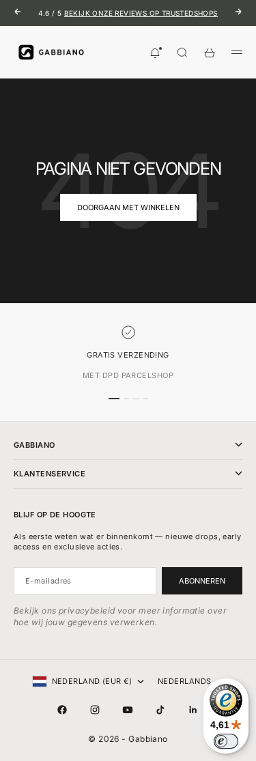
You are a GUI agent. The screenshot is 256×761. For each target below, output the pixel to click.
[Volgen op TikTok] (160, 709)
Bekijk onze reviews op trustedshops (141, 13)
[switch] (226, 741)
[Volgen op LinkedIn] (193, 709)
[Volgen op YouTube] (127, 709)
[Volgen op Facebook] (62, 709)
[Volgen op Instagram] (94, 709)
